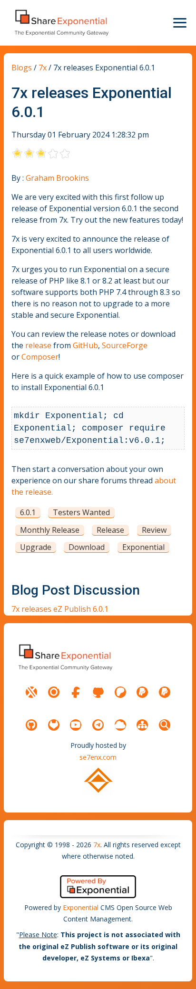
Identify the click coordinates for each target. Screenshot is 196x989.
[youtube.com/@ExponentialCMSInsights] (75, 725)
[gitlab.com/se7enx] (53, 725)
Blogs (21, 67)
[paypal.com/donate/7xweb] (164, 692)
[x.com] (31, 692)
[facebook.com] (75, 692)
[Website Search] (164, 725)
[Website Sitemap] (142, 725)
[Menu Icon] (179, 23)
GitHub (85, 345)
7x (43, 67)
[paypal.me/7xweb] (142, 692)
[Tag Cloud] (120, 725)
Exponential (80, 907)
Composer (40, 357)
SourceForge (124, 345)
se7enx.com (98, 757)
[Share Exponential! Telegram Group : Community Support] (98, 725)
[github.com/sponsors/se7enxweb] (98, 692)
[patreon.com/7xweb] (120, 692)
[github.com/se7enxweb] (31, 725)
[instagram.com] (53, 692)
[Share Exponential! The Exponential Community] (61, 22)
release (38, 345)
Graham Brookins (57, 178)
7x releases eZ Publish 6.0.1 (59, 609)
